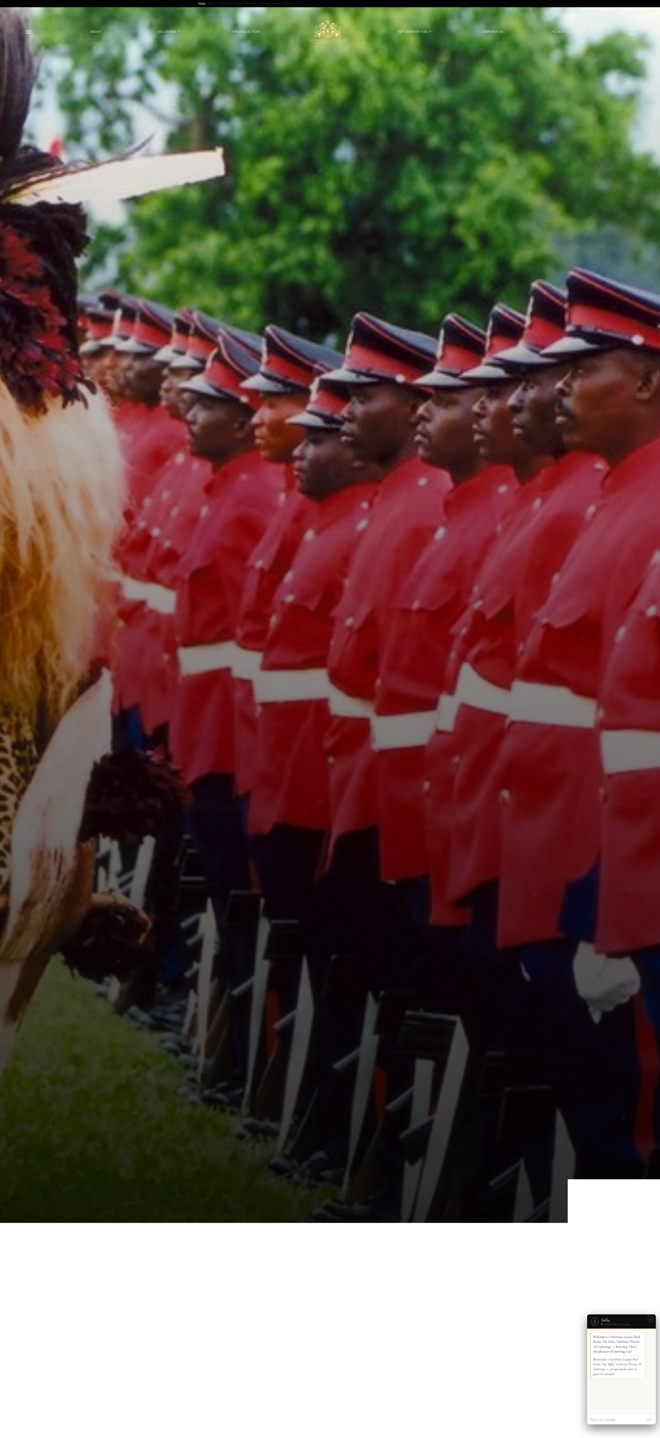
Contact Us (493, 32)
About (95, 32)
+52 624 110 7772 (566, 32)
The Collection (246, 32)
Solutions (167, 32)
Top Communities (412, 32)
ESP (632, 29)
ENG (632, 34)
